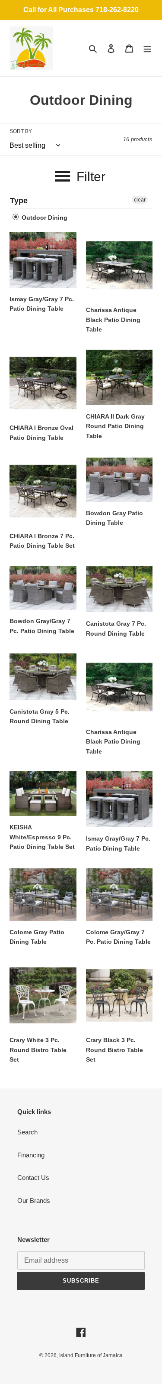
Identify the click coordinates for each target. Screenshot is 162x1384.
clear (140, 200)
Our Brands (33, 1200)
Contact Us (33, 1177)
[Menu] (147, 48)
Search (27, 1132)
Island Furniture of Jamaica (91, 1355)
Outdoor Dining (43, 217)
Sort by (21, 131)
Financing (30, 1155)
